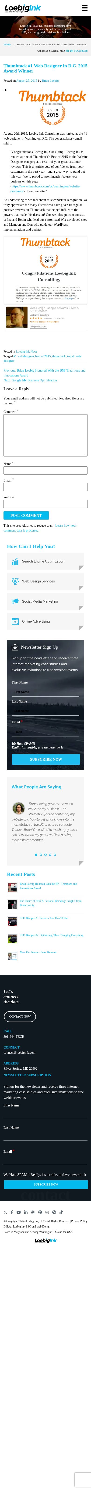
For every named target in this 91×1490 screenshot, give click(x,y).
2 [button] (41, 855)
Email (9, 480)
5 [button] (55, 855)
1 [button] (36, 855)
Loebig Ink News (26, 351)
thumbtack (59, 356)
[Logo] (23, 7)
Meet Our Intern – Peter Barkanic (38, 952)
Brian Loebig (50, 80)
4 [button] (50, 855)
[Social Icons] (5, 1212)
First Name (20, 682)
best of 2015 (43, 356)
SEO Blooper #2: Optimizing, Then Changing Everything (51, 935)
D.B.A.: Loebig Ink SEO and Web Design (27, 1226)
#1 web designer (24, 356)
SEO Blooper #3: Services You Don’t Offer (44, 918)
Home (7, 44)
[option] (45, 823)
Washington (45, 1232)
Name (8, 464)
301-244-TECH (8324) (77, 50)
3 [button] (45, 855)
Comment (11, 412)
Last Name (19, 701)
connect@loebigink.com (19, 1052)
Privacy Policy (79, 1221)
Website (9, 497)
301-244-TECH (14, 1036)
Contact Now (20, 1016)
